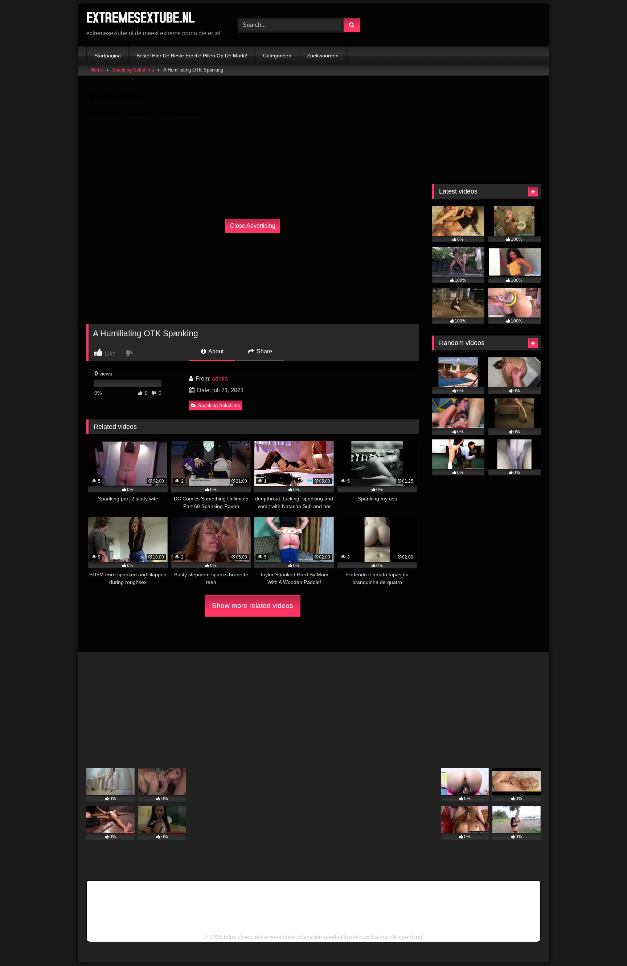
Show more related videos (252, 605)
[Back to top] (604, 944)
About (215, 351)
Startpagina (107, 55)
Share (263, 351)
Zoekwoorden (323, 55)
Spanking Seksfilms (133, 70)
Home (97, 70)
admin (220, 379)
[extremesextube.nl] (140, 19)
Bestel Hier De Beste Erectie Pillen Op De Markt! (191, 55)
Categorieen (277, 55)
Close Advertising (252, 226)
